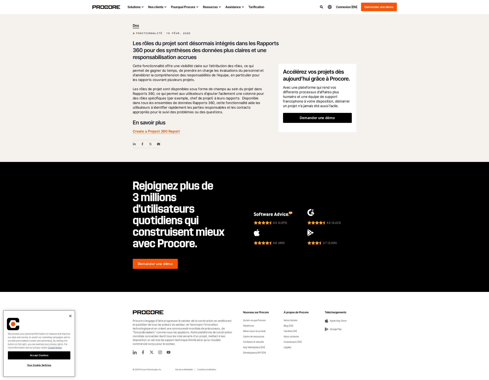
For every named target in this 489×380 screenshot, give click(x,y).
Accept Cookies (39, 355)
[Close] (70, 316)
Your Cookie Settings (39, 365)
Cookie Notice (55, 347)
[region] (39, 343)
